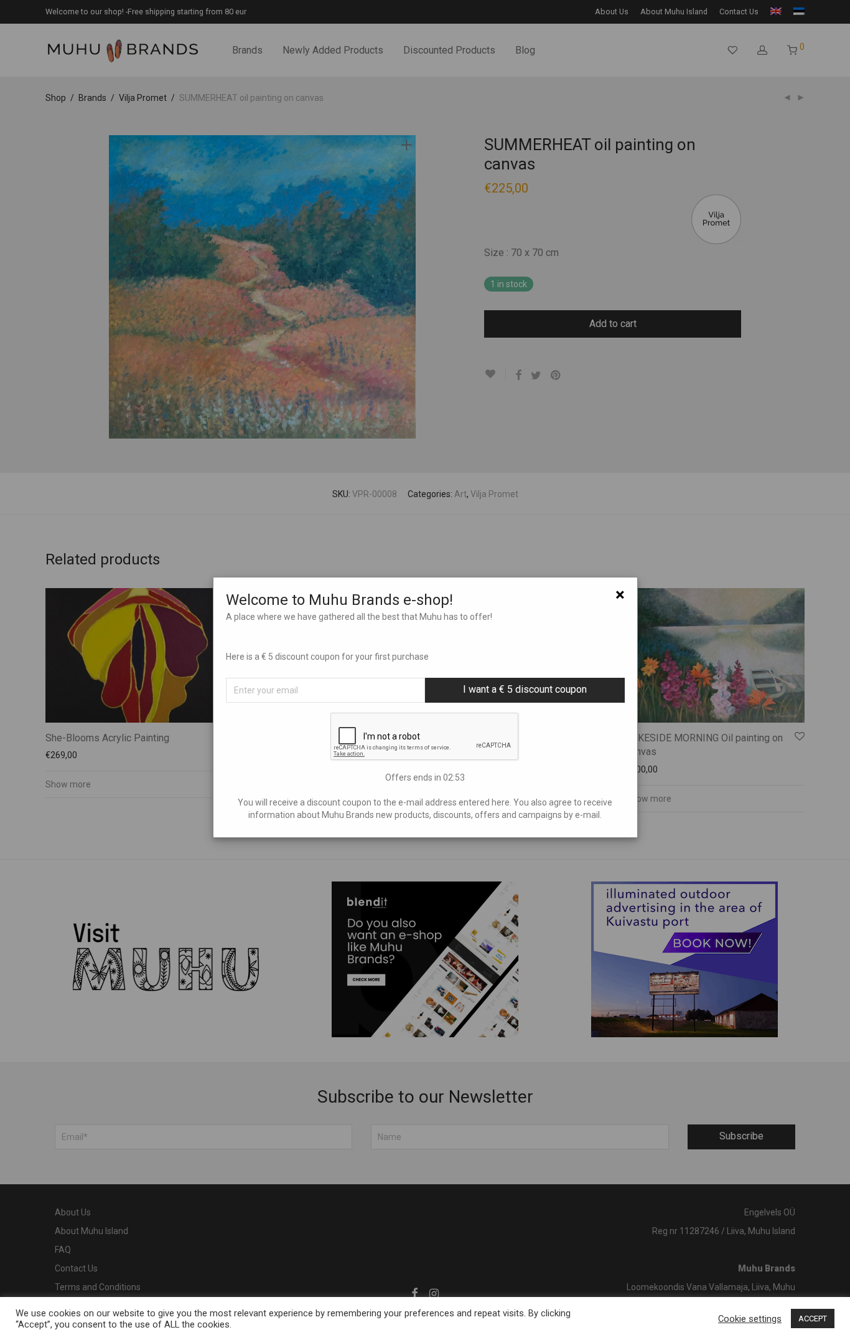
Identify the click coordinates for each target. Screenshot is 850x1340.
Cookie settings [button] (750, 1318)
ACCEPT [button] (812, 1318)
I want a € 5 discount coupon (525, 689)
